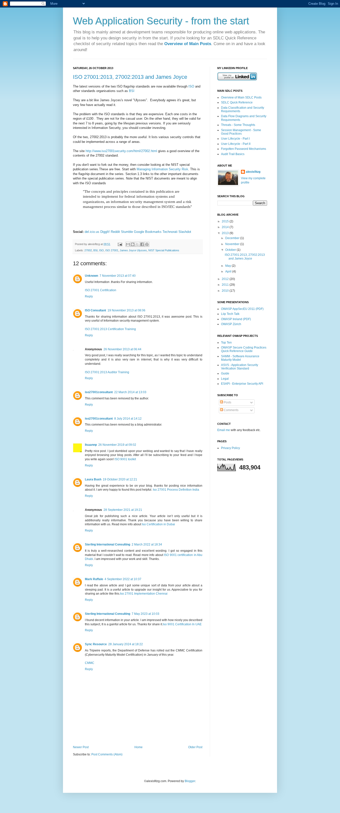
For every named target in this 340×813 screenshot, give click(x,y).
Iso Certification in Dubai (158, 524)
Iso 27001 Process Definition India (176, 489)
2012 (225, 279)
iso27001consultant (99, 392)
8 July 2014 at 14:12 (128, 418)
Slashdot (184, 232)
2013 (225, 233)
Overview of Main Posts (187, 43)
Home (138, 747)
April (228, 271)
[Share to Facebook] (142, 244)
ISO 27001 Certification (100, 290)
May (228, 266)
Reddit (115, 232)
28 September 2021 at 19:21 (123, 510)
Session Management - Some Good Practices (241, 131)
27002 (88, 250)
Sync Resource (96, 644)
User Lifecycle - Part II (235, 144)
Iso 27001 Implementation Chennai (144, 593)
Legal (225, 378)
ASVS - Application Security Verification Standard (239, 366)
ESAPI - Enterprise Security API (242, 383)
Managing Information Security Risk (162, 169)
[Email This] (127, 244)
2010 (225, 290)
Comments (230, 410)
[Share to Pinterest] (146, 244)
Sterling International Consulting (107, 544)
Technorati (170, 232)
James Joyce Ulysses (133, 250)
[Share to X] (137, 244)
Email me (224, 430)
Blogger (190, 781)
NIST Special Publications (163, 250)
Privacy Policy (230, 448)
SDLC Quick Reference (237, 102)
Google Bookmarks (148, 232)
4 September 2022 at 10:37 (123, 579)
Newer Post (81, 747)
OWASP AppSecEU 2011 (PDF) (242, 309)
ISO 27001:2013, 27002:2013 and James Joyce (130, 77)
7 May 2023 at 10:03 (145, 614)
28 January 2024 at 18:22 (125, 644)
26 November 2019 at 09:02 (117, 445)
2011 (225, 284)
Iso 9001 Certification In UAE (182, 624)
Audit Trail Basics (232, 154)
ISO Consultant (95, 310)
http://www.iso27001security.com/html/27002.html (121, 151)
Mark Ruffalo (94, 579)
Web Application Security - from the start (161, 20)
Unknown (91, 275)
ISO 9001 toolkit (125, 459)
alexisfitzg (253, 172)
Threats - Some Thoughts (238, 125)
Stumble (127, 232)
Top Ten (226, 342)
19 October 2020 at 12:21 (120, 479)
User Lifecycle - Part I (235, 138)
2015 (225, 221)
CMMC (89, 663)
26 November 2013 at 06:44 (122, 349)
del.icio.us (92, 232)
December (232, 238)
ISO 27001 (111, 250)
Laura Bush (93, 479)
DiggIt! (105, 232)
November (232, 244)
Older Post (195, 747)
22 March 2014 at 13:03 (130, 392)
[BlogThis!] (132, 244)
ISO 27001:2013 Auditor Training (107, 372)
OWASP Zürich (231, 324)
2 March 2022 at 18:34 (147, 544)
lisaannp (91, 445)
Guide (225, 373)
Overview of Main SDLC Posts (241, 97)
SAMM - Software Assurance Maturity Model (240, 358)
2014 (225, 227)
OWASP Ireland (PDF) (236, 319)
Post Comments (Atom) (106, 754)
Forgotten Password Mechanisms (243, 149)
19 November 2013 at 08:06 (126, 310)
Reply (89, 296)
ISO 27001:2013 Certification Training (110, 329)
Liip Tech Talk (230, 314)
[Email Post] (119, 244)
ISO (191, 86)
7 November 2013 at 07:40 (118, 275)
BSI (131, 91)
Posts (227, 402)
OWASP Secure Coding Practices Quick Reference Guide (243, 349)
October (231, 250)
